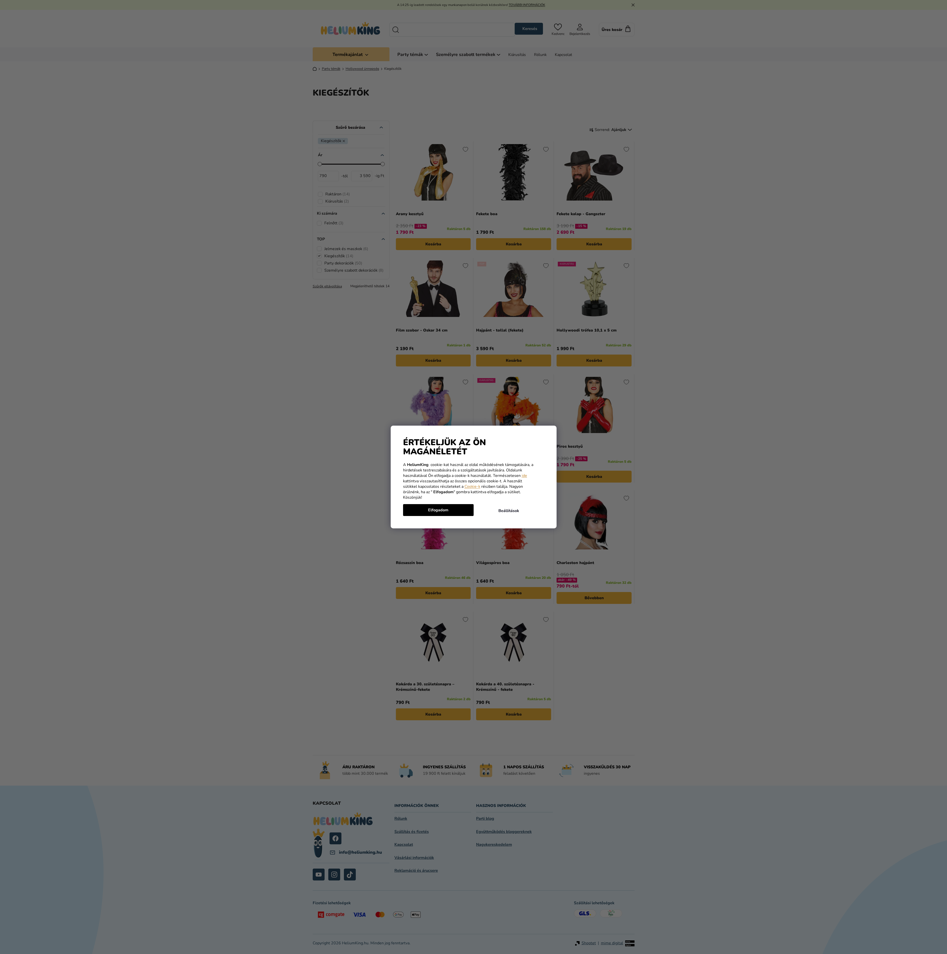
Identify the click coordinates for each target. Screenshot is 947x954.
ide (524, 475)
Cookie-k (472, 486)
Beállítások (508, 511)
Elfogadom (438, 510)
